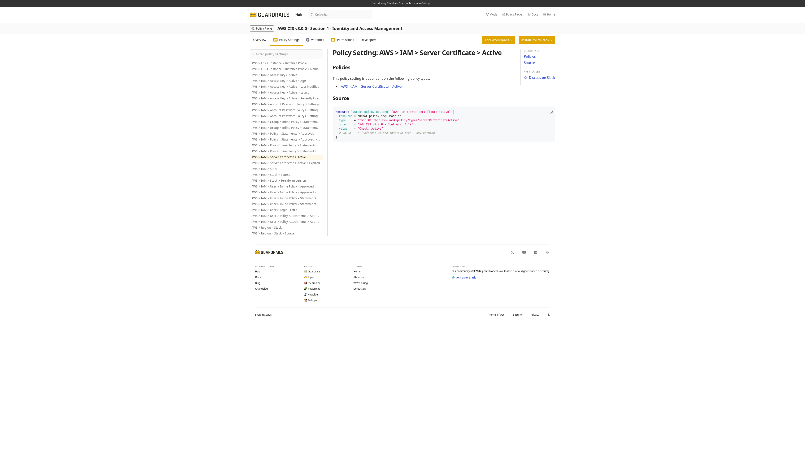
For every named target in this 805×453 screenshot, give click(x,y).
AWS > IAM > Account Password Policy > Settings (285, 104)
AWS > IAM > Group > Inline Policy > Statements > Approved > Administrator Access (287, 128)
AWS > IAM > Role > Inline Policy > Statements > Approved (287, 145)
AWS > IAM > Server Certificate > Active (279, 157)
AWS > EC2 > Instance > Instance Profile (279, 63)
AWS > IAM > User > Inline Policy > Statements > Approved (287, 198)
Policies (530, 56)
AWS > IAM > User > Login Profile (274, 210)
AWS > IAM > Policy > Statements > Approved (283, 133)
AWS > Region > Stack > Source (273, 233)
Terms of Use (497, 314)
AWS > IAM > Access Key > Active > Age (279, 81)
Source (529, 62)
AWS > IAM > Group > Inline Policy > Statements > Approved (287, 122)
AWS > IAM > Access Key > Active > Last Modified (285, 87)
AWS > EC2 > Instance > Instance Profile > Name (285, 69)
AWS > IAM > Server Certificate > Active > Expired (286, 163)
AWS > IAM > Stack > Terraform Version (279, 180)
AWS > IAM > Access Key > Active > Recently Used (286, 98)
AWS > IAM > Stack (264, 169)
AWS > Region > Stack (267, 227)
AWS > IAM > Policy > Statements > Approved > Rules (287, 139)
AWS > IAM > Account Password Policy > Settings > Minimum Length (287, 110)
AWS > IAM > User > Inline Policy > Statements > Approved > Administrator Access (287, 204)
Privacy (535, 314)
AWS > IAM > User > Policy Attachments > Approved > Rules (287, 222)
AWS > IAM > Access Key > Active (274, 75)
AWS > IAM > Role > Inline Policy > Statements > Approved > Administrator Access (287, 151)
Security (517, 314)
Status (263, 314)
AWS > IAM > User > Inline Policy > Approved (283, 186)
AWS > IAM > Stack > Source (271, 175)
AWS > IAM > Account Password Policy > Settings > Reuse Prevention (287, 116)
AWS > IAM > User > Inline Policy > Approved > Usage (287, 192)
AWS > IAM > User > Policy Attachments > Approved (287, 216)
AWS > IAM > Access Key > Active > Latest (280, 92)
